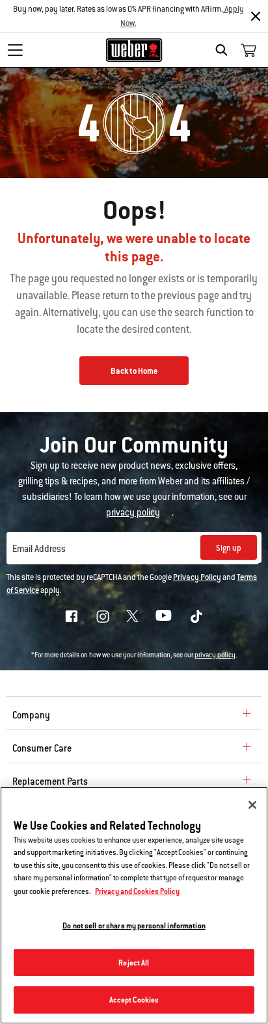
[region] (134, 905)
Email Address (39, 549)
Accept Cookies (134, 999)
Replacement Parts (50, 781)
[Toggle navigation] (15, 50)
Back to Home (134, 371)
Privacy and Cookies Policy (137, 891)
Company (31, 715)
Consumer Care (42, 748)
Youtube (163, 615)
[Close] (255, 16)
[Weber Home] (134, 50)
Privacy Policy (197, 577)
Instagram (103, 616)
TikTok (196, 616)
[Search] (224, 50)
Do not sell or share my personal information (134, 925)
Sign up (228, 548)
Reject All (133, 962)
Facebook (71, 616)
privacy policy (214, 655)
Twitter (132, 616)
